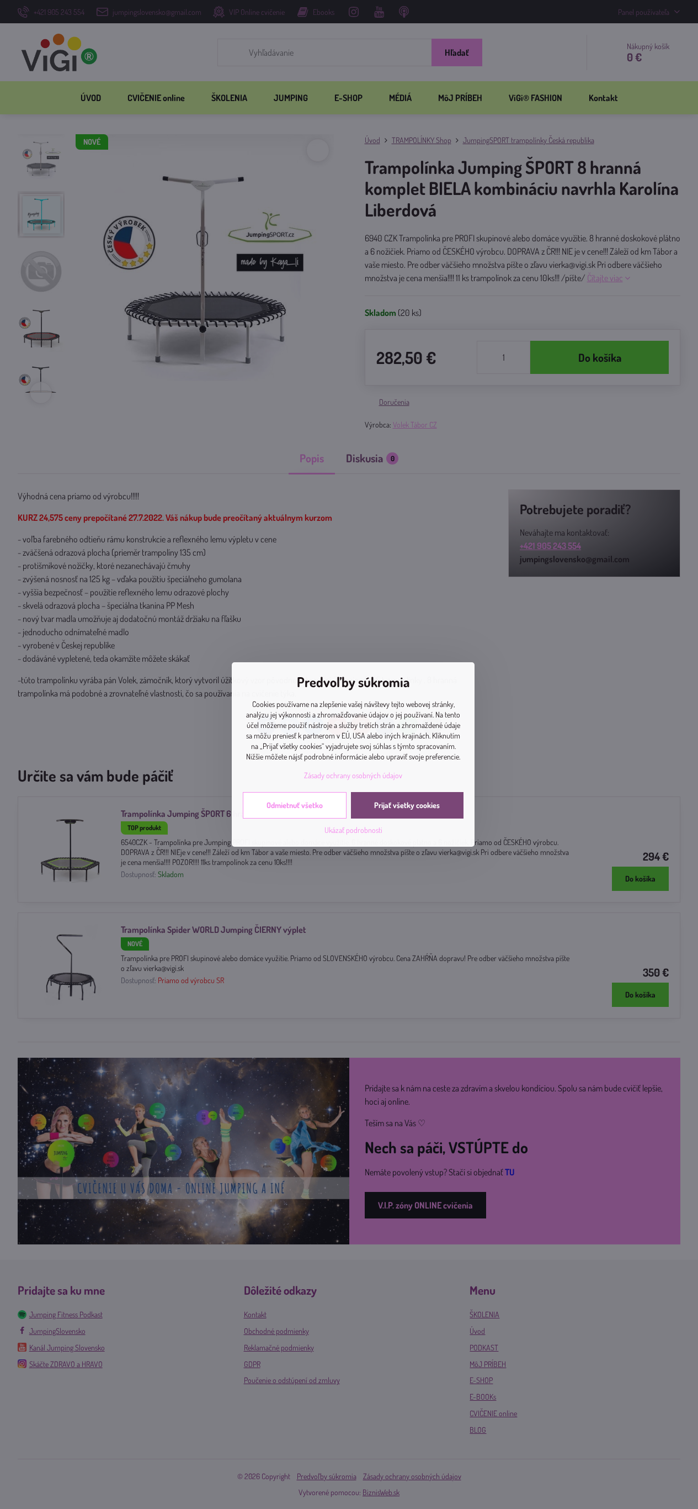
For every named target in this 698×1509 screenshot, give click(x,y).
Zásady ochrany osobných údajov (353, 775)
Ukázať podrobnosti (353, 830)
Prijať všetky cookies (407, 805)
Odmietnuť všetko (295, 805)
